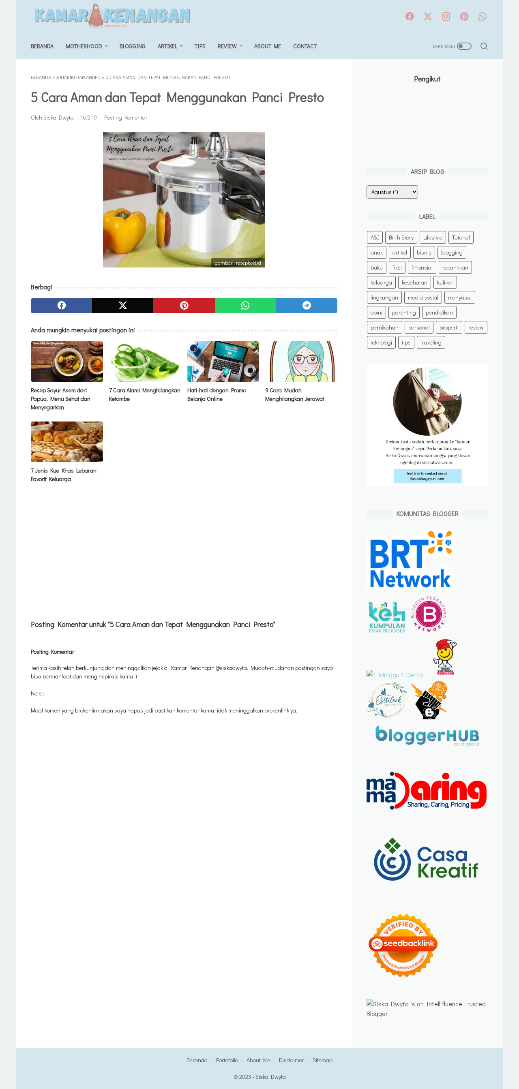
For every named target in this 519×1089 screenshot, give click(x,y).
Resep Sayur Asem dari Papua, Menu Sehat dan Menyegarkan (60, 398)
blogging (452, 252)
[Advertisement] (184, 550)
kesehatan (414, 282)
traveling (431, 342)
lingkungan (384, 297)
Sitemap (322, 1060)
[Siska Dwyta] (117, 17)
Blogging (133, 46)
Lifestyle (432, 237)
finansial (422, 267)
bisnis (424, 252)
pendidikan (439, 312)
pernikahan (385, 327)
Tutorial (461, 237)
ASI (375, 237)
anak (377, 252)
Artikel (167, 46)
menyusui (460, 297)
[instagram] (446, 17)
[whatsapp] (482, 17)
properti (449, 327)
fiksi (397, 267)
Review (227, 46)
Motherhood (84, 46)
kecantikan (455, 267)
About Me (267, 46)
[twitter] (427, 17)
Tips (200, 46)
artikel (399, 252)
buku (377, 267)
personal (419, 327)
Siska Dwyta (270, 1076)
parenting (404, 312)
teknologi (381, 342)
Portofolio (227, 1060)
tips (406, 342)
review (476, 327)
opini (376, 312)
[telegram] (306, 305)
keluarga (381, 282)
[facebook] (409, 17)
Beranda (42, 46)
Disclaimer (291, 1060)
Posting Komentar (126, 117)
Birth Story (401, 237)
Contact (305, 46)
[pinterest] (464, 17)
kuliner (445, 282)
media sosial (423, 297)
